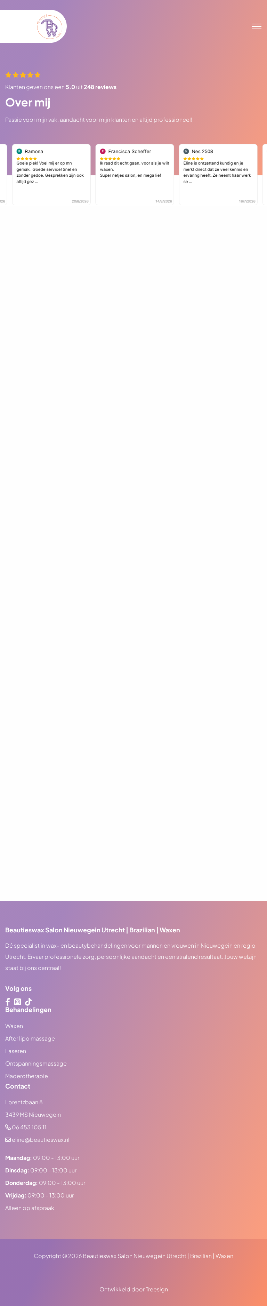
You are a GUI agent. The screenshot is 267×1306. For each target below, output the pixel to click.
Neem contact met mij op (51, 912)
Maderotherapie (26, 1076)
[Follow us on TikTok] (28, 1002)
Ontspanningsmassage (36, 1063)
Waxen (14, 1025)
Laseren (15, 1050)
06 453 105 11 (29, 1127)
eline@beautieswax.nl (41, 1139)
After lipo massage (30, 1038)
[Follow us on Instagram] (17, 1002)
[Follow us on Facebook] (7, 1002)
